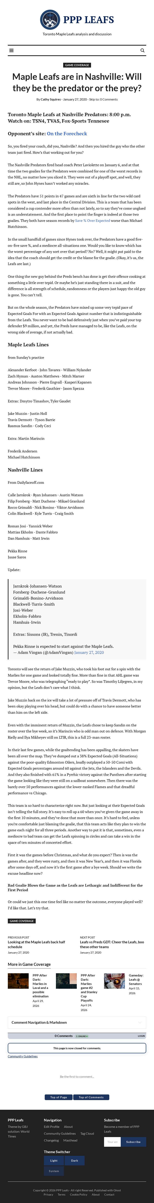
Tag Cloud (87, 1133)
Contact (109, 1194)
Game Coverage (77, 65)
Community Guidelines (60, 1133)
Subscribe (133, 1142)
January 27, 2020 (89, 652)
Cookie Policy (78, 1194)
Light (54, 1160)
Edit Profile (51, 1126)
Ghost (117, 1190)
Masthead (70, 1140)
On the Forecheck (67, 133)
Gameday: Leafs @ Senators (136, 979)
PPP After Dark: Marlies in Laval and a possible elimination (41, 985)
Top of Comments (91, 1097)
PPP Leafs (88, 19)
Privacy (48, 1194)
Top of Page (58, 1097)
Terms (61, 1194)
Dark (74, 1160)
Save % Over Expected (93, 220)
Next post (87, 937)
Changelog (51, 1140)
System (54, 1171)
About (68, 1126)
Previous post (18, 937)
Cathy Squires (48, 99)
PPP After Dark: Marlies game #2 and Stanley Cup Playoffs (89, 987)
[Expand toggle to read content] (140, 1022)
